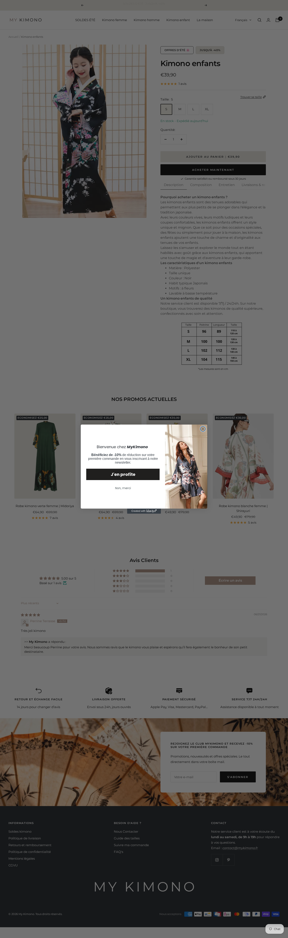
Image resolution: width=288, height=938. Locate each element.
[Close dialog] (203, 429)
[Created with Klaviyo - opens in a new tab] (144, 511)
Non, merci (123, 488)
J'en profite (123, 474)
